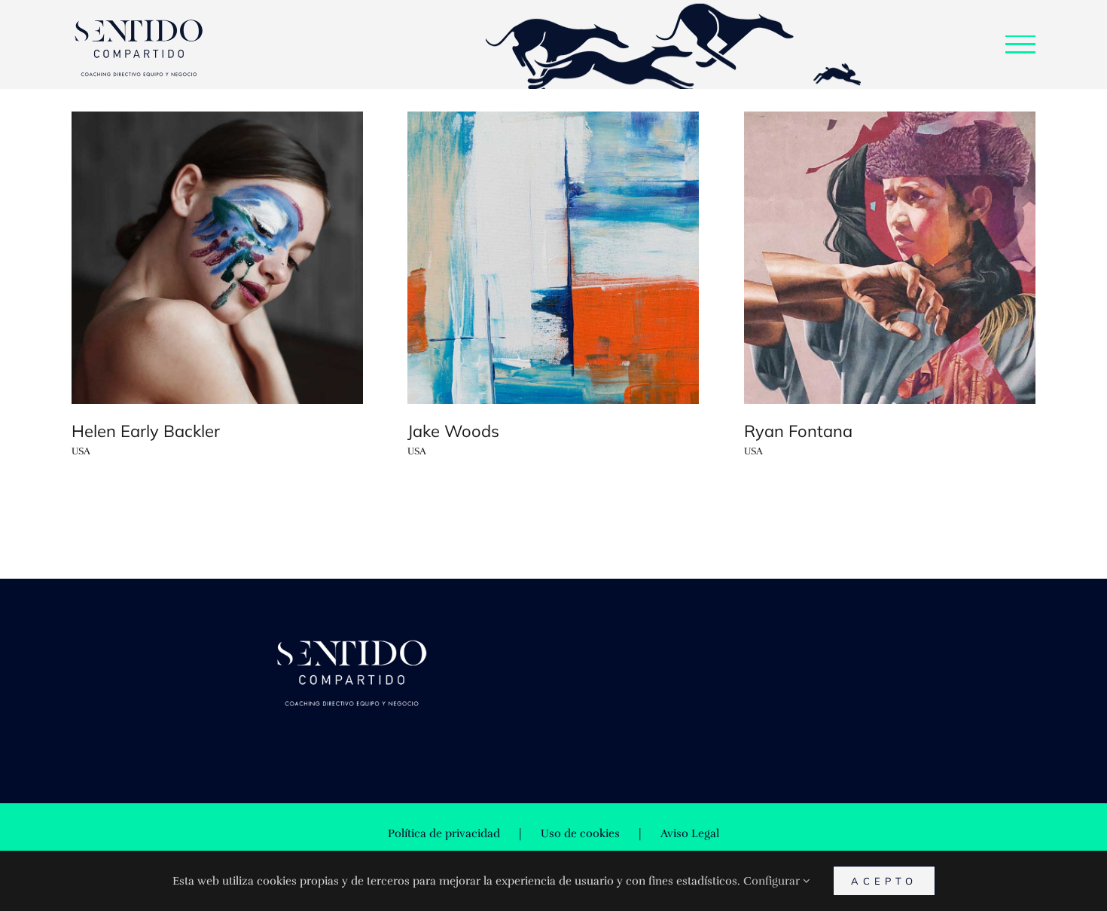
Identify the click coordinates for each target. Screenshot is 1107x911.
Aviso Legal (689, 833)
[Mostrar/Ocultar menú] (1021, 44)
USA (81, 451)
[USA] (217, 258)
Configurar (773, 881)
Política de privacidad (444, 833)
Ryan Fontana (798, 431)
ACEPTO (884, 881)
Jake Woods (453, 431)
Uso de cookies (580, 833)
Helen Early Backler (146, 431)
